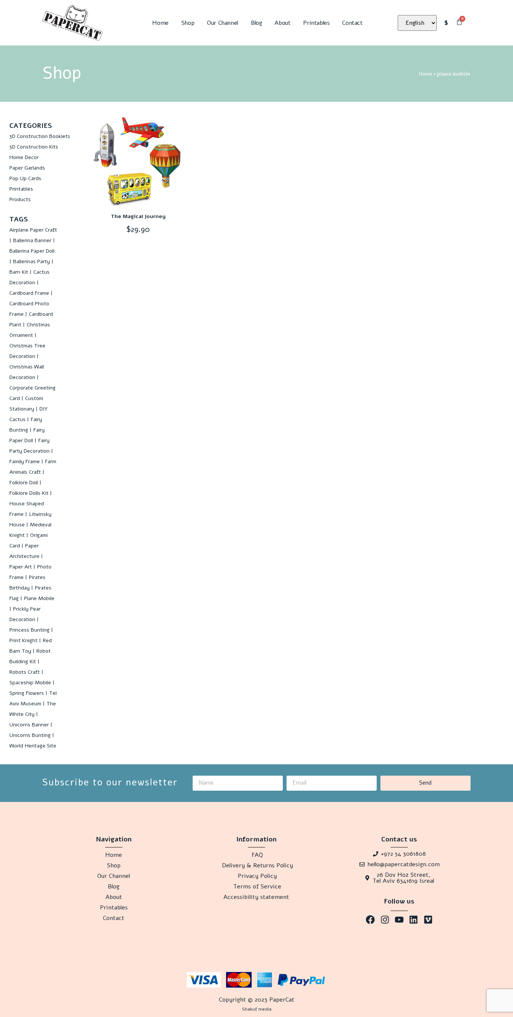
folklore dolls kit (28, 493)
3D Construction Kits (33, 146)
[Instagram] (384, 919)
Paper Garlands (27, 167)
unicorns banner (29, 724)
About (282, 23)
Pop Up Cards (25, 178)
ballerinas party (31, 261)
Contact (352, 23)
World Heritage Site (32, 745)
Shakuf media (257, 1009)
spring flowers (26, 693)
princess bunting (29, 630)
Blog (256, 23)
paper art (20, 566)
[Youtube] (399, 919)
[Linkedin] (413, 919)
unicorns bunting (30, 735)
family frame (24, 461)
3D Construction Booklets (39, 136)
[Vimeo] (428, 919)
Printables (316, 23)
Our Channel (222, 23)
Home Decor (24, 157)
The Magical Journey (138, 216)
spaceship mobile (30, 682)
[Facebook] (370, 919)
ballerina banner (32, 240)
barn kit (18, 272)
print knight (23, 640)
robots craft (24, 672)
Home (160, 23)
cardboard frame (29, 293)
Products (20, 199)
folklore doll (23, 482)
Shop (187, 23)
